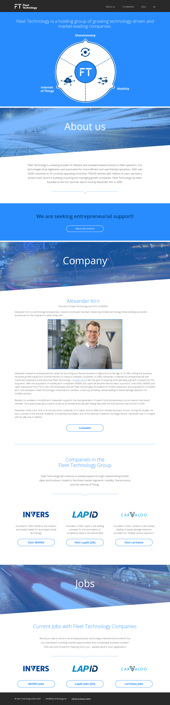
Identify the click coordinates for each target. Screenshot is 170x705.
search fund (80, 380)
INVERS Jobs (36, 684)
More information (85, 228)
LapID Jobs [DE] (85, 684)
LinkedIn (85, 428)
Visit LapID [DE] (85, 542)
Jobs (143, 6)
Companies (128, 6)
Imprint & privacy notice (81, 699)
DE (154, 7)
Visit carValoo (133, 542)
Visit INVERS (36, 542)
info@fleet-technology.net (56, 699)
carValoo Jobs (134, 684)
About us (110, 6)
